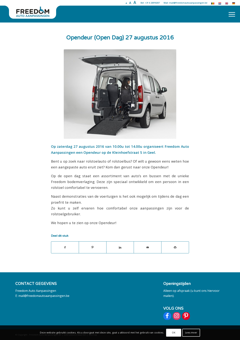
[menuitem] (230, 14)
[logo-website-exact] (33, 14)
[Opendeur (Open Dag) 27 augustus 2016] (120, 94)
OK (173, 332)
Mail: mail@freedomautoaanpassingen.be (185, 2)
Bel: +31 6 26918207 (150, 2)
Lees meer (191, 332)
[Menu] (230, 14)
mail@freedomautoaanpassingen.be (43, 296)
